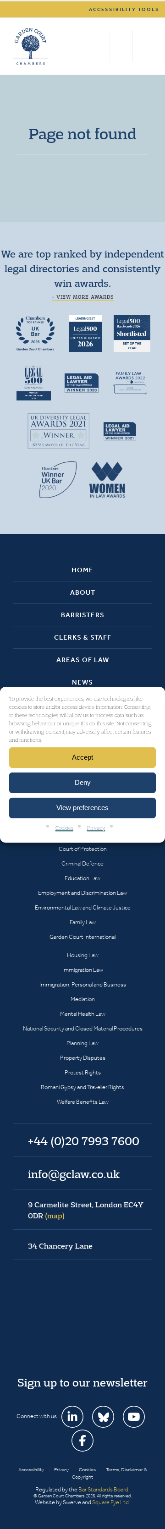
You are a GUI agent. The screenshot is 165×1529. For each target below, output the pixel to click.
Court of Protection (83, 848)
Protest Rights (83, 1072)
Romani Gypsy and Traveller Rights (82, 1087)
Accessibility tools (124, 9)
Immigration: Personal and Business (82, 984)
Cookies (64, 827)
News (82, 682)
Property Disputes (82, 1057)
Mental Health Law (82, 1013)
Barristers (82, 615)
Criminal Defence (82, 863)
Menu (143, 46)
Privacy (96, 827)
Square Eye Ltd (110, 1502)
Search (100, 46)
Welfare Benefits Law (83, 1101)
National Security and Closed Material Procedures (83, 1028)
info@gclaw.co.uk (74, 1174)
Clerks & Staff (82, 637)
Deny (83, 782)
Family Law (83, 922)
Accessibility (31, 1470)
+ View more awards (83, 297)
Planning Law (82, 1043)
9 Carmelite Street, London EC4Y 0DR (85, 1210)
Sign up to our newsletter (82, 1382)
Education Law (82, 878)
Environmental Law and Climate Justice (83, 907)
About (82, 592)
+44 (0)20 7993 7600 (121, 46)
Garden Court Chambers (31, 46)
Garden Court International (83, 936)
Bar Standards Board (103, 1489)
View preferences (82, 807)
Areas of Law (82, 660)
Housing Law (83, 955)
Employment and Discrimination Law (82, 892)
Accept (82, 757)
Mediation (83, 999)
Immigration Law (82, 969)
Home (83, 570)
